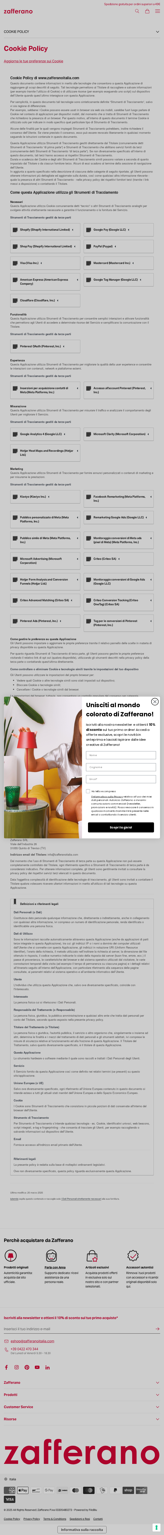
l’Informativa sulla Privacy (107, 796)
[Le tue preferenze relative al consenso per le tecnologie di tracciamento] (156, 1527)
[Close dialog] (154, 701)
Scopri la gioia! (121, 827)
